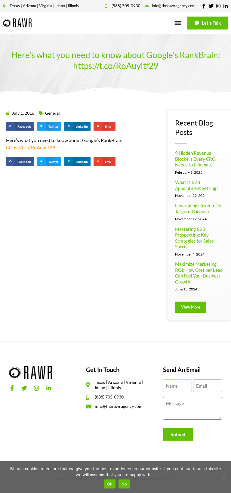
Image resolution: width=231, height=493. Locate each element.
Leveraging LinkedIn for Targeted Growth (198, 208)
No (124, 484)
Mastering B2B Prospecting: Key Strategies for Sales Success (194, 238)
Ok (109, 484)
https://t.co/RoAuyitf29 (30, 147)
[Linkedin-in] (225, 6)
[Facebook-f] (204, 6)
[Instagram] (218, 6)
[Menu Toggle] (177, 22)
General (52, 113)
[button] (20, 126)
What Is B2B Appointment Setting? (196, 185)
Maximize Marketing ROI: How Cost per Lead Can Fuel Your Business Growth (199, 272)
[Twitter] (211, 6)
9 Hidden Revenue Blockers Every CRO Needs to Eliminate (195, 158)
